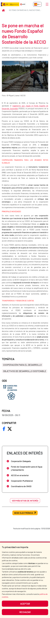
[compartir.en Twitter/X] (10, 429)
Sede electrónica (23, 513)
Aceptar (25, 603)
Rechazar (25, 612)
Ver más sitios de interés (25, 500)
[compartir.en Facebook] (4, 429)
